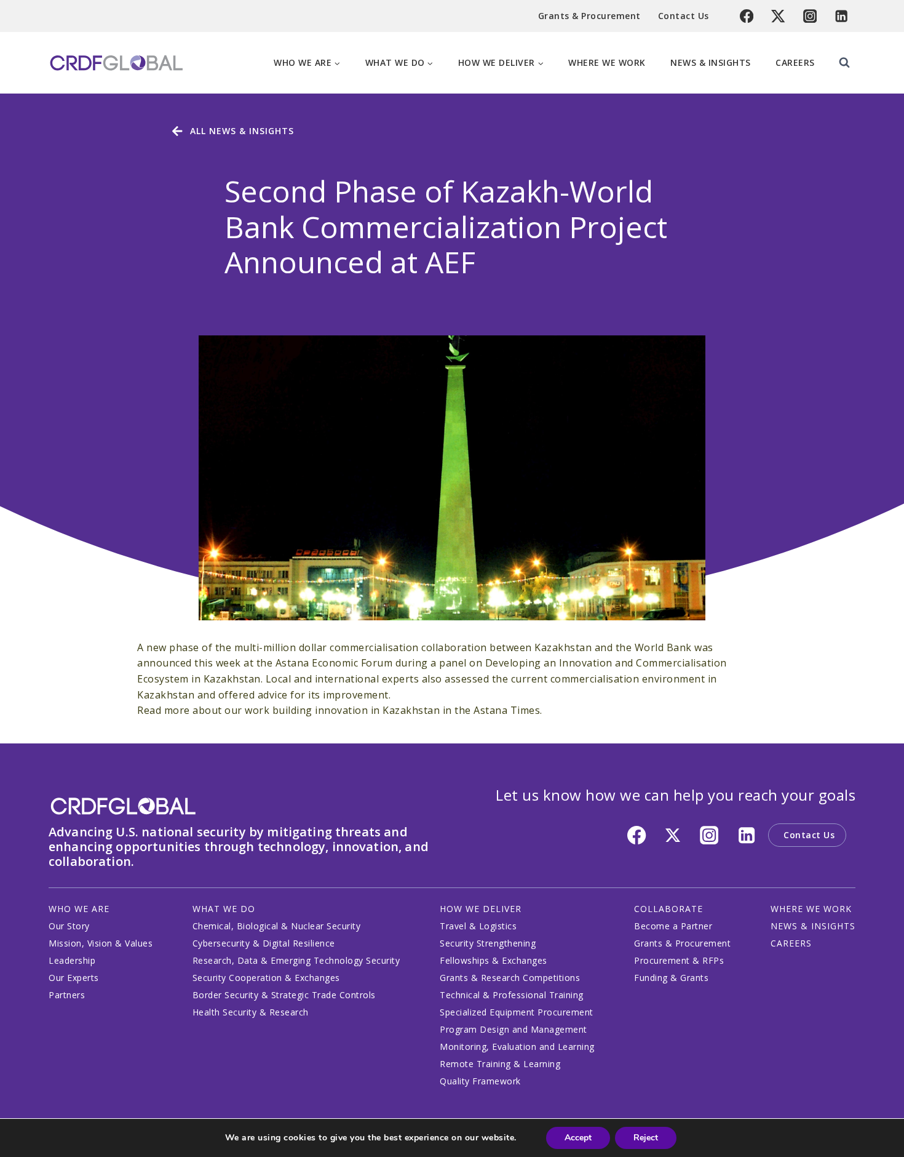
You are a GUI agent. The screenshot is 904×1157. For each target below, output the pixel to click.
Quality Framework (480, 1081)
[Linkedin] (841, 16)
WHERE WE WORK (811, 909)
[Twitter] (778, 16)
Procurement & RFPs (679, 960)
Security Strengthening (488, 943)
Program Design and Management (513, 1029)
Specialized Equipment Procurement (516, 1012)
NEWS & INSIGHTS (813, 926)
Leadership (72, 960)
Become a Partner (673, 926)
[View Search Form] (844, 63)
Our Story (69, 926)
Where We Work (607, 62)
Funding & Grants (671, 977)
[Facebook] (747, 16)
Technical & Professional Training (512, 995)
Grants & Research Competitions (510, 977)
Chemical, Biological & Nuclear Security (276, 926)
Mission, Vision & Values (101, 943)
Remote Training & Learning (500, 1064)
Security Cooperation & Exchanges (266, 977)
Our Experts (74, 977)
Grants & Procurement (589, 16)
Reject (645, 1137)
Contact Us (683, 16)
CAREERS (791, 943)
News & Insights (710, 62)
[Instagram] (810, 16)
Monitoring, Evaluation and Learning (517, 1046)
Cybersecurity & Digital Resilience (263, 943)
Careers (795, 62)
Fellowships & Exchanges (493, 960)
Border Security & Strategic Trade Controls (284, 995)
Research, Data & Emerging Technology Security (296, 960)
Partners (67, 995)
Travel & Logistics (478, 926)
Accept (578, 1137)
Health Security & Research (250, 1012)
